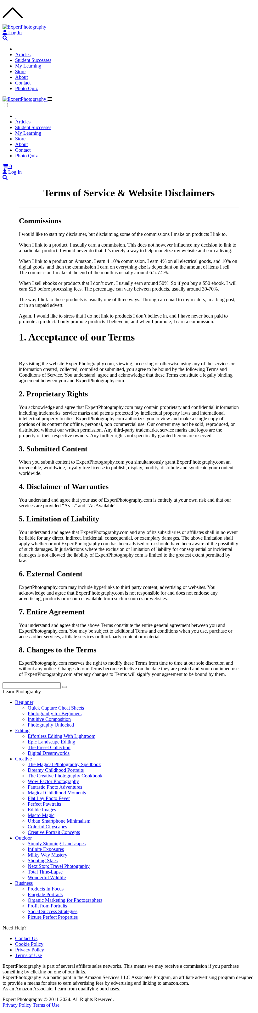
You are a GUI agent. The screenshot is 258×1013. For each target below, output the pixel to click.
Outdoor (23, 838)
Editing (22, 730)
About (21, 77)
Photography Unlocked (51, 724)
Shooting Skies (43, 860)
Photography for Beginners (54, 713)
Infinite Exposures (46, 849)
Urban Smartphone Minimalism (59, 821)
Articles (23, 54)
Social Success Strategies (52, 911)
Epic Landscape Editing (51, 741)
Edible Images (42, 809)
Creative (23, 758)
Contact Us (26, 938)
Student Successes (33, 60)
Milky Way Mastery (47, 855)
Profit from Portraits (47, 905)
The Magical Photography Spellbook (64, 764)
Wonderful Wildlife (47, 877)
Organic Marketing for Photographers (65, 900)
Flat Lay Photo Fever (49, 798)
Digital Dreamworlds (49, 753)
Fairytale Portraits (45, 894)
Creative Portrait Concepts (54, 832)
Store (20, 71)
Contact (23, 82)
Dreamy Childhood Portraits (56, 770)
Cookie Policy (29, 944)
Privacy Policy (29, 949)
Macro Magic (41, 815)
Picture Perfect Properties (53, 917)
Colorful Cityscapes (47, 826)
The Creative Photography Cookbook (65, 775)
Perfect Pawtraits (44, 804)
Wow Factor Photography (53, 781)
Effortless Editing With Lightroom (61, 736)
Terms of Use (28, 955)
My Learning (28, 65)
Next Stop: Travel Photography (59, 866)
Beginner (24, 702)
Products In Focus (46, 888)
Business (24, 883)
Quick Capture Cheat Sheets (56, 708)
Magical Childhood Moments (57, 792)
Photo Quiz (26, 88)
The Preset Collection (49, 747)
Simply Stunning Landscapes (57, 843)
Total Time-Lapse (45, 871)
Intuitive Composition (49, 719)
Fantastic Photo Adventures (55, 787)
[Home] (15, 49)
